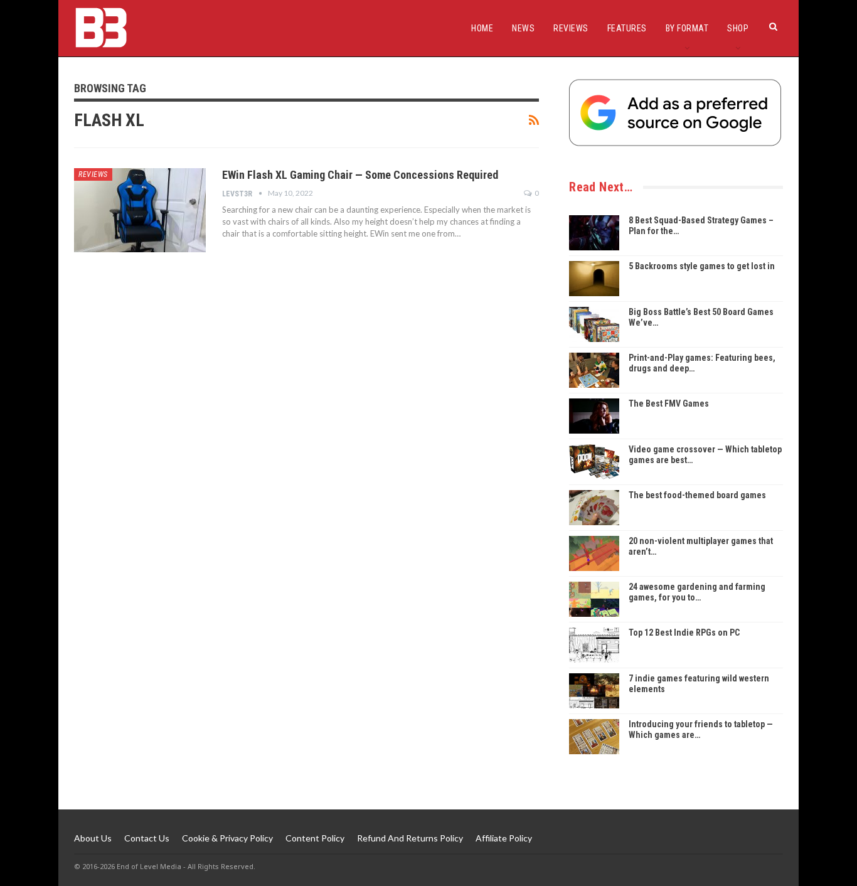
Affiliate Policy (504, 838)
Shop (737, 28)
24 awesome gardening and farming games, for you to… (697, 592)
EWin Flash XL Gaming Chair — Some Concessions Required (360, 174)
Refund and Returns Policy (410, 838)
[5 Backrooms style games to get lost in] (594, 278)
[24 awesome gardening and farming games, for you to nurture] (594, 599)
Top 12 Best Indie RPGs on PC (684, 632)
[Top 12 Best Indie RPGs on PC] (594, 645)
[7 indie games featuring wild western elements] (594, 690)
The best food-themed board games (697, 495)
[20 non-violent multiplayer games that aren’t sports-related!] (594, 553)
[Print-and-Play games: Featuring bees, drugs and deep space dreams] (594, 370)
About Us (93, 838)
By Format (687, 28)
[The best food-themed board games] (594, 507)
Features (627, 28)
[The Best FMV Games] (594, 416)
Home (482, 28)
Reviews (570, 28)
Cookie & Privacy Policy (227, 838)
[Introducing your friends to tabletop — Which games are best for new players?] (594, 736)
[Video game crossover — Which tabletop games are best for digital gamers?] (594, 461)
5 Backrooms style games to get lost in (702, 266)
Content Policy (314, 838)
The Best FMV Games (669, 403)
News (523, 28)
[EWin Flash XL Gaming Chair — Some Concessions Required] (140, 210)
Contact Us (146, 838)
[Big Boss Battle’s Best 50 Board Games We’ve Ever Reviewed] (594, 324)
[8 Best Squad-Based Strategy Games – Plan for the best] (594, 232)
